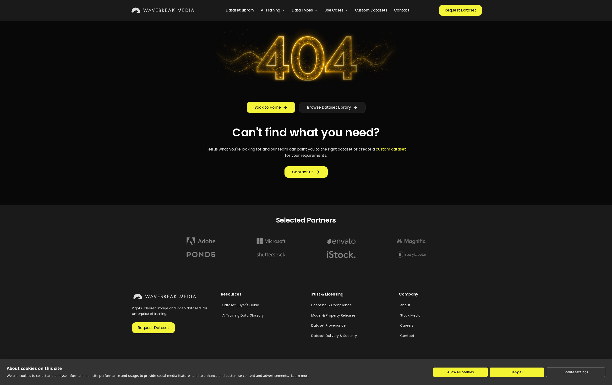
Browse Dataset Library (329, 107)
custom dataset (391, 149)
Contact (402, 10)
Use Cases (334, 10)
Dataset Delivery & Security (334, 335)
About (405, 305)
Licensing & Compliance (331, 305)
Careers (406, 325)
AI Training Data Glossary (243, 315)
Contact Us (302, 172)
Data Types (302, 10)
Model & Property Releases (333, 315)
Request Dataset (460, 10)
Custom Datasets (371, 10)
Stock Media (410, 315)
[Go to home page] (163, 10)
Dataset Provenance (328, 325)
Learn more (300, 375)
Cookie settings (575, 372)
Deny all (517, 372)
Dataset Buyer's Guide (240, 305)
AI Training (270, 10)
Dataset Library (240, 10)
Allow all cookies (460, 372)
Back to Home (267, 107)
